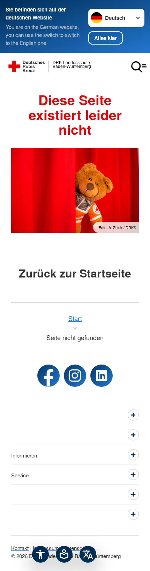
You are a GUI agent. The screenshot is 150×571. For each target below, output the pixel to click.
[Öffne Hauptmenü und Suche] (138, 66)
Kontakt (20, 548)
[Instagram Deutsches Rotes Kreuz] (75, 376)
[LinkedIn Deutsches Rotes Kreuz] (101, 376)
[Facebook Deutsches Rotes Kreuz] (48, 376)
